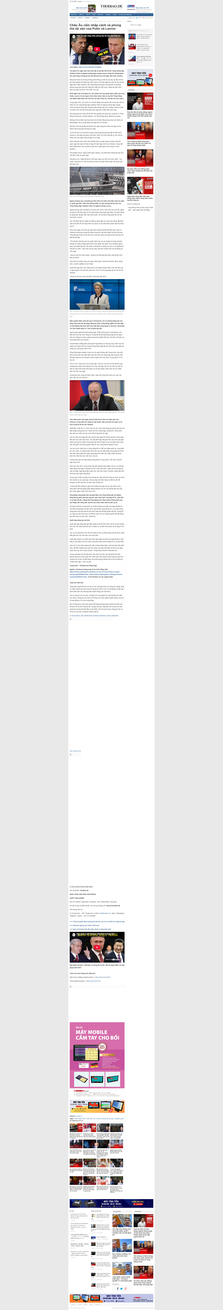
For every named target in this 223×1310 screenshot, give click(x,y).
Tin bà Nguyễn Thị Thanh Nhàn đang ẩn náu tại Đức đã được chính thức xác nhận (100, 1216)
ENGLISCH (73, 17)
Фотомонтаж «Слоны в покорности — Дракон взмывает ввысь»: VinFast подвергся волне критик (80, 1253)
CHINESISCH (95, 17)
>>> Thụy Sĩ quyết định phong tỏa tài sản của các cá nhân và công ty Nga (97, 921)
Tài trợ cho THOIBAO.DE (125, 14)
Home (71, 21)
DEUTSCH (80, 17)
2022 (74, 21)
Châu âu (89, 1119)
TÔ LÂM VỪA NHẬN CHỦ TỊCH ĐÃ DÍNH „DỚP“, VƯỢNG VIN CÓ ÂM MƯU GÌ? (121, 1232)
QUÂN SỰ (97, 1304)
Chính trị (81, 14)
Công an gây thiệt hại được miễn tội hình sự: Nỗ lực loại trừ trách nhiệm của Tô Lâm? (100, 1276)
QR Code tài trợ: (75, 751)
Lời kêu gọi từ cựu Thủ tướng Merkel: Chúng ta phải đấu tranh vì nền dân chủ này (79, 1215)
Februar (78, 21)
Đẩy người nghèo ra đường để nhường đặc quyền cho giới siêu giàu (103, 1245)
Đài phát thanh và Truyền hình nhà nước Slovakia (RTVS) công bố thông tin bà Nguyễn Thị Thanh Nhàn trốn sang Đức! (100, 1228)
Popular (135, 30)
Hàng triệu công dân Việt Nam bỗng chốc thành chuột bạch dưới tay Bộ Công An (140, 198)
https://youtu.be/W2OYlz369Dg (89, 67)
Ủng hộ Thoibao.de (101, 1237)
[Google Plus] (126, 1289)
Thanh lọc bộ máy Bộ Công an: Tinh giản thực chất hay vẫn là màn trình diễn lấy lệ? (100, 1254)
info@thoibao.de (105, 913)
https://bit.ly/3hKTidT (93, 981)
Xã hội (93, 14)
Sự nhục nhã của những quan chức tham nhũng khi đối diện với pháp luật (139, 171)
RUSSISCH (87, 17)
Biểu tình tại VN (81, 8)
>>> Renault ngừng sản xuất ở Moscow (84, 925)
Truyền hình (117, 1211)
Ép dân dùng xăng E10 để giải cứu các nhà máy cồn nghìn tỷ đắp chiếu (103, 1285)
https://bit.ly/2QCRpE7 (103, 977)
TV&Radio (108, 14)
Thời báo (75, 1307)
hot (94, 1119)
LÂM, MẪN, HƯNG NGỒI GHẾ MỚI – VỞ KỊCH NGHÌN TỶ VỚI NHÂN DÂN (122, 1279)
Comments (142, 30)
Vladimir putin (119, 1119)
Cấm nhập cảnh (79, 1119)
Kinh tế (88, 14)
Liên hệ (115, 14)
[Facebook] (118, 1289)
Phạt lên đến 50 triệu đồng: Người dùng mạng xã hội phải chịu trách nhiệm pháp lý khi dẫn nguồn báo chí (140, 115)
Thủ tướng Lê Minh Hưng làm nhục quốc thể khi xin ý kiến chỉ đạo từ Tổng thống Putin (139, 143)
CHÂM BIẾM (131, 89)
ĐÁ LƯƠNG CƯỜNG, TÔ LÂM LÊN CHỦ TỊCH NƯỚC (121, 1256)
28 (82, 21)
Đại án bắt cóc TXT (142, 8)
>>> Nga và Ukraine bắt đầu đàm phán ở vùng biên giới (90, 929)
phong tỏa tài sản (107, 1119)
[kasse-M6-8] (97, 1098)
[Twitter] (122, 1289)
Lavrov (98, 1119)
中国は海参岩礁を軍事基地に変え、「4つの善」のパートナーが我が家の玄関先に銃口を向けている (80, 1236)
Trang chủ (74, 14)
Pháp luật (100, 14)
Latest (130, 30)
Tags (147, 30)
